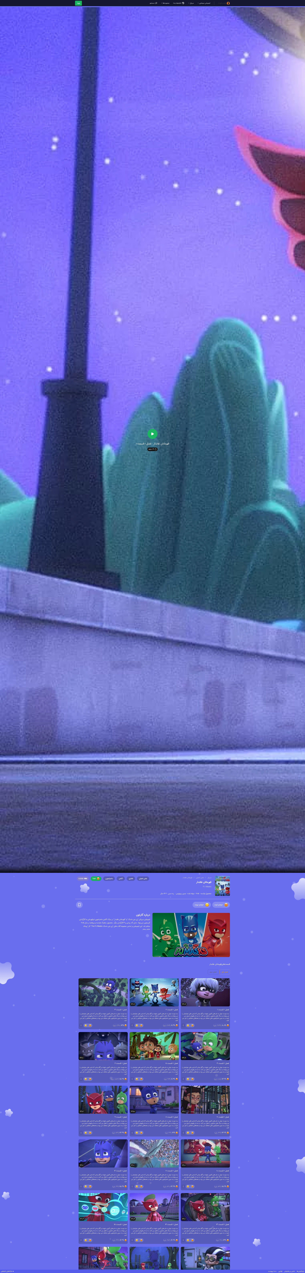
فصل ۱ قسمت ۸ (172, 1117)
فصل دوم (213, 972)
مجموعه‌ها (165, 3)
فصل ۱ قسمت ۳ (120, 1009)
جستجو (152, 3)
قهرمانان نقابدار (187, 877)
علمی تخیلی (200, 877)
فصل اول (224, 972)
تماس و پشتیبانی (289, 1271)
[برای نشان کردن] (79, 904)
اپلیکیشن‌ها (300, 1271)
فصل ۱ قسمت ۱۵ (120, 1224)
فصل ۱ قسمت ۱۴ (171, 1224)
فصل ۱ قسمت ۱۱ (171, 1170)
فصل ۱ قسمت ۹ (121, 1117)
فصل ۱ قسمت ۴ (223, 1063)
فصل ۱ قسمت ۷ (223, 1117)
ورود (78, 3)
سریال (191, 3)
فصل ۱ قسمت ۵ (172, 1063)
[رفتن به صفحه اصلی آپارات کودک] (224, 3)
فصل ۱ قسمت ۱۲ (120, 1170)
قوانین (280, 1271)
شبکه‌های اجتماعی (6, 1271)
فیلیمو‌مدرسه (177, 3)
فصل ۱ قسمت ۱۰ (222, 1170)
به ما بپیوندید (272, 1271)
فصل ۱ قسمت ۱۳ (222, 1224)
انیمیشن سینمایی (204, 3)
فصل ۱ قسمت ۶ (121, 1063)
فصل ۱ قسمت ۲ (172, 1009)
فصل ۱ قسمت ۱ (223, 1009)
